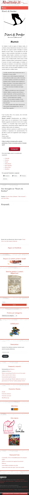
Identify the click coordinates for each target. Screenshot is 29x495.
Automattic (26, 489)
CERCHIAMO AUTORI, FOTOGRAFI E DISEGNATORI (15, 493)
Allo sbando (13, 377)
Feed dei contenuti (6, 393)
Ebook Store (8, 167)
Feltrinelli (7, 158)
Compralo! (14, 149)
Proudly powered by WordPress (7, 489)
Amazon (7, 160)
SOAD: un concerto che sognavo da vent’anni (12, 461)
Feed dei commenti (6, 395)
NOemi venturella (6, 373)
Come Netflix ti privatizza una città (10, 465)
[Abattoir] (14, 4)
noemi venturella (6, 379)
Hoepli (6, 162)
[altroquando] (14, 440)
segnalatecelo (24, 486)
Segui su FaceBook (14, 248)
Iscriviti (5, 356)
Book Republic (8, 165)
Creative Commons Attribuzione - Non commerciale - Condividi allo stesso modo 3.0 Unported (14, 481)
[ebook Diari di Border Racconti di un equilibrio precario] (14, 29)
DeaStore (7, 169)
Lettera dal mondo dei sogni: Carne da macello (13, 467)
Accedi (3, 391)
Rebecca (12, 369)
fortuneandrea (5, 377)
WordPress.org (5, 397)
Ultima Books (8, 163)
